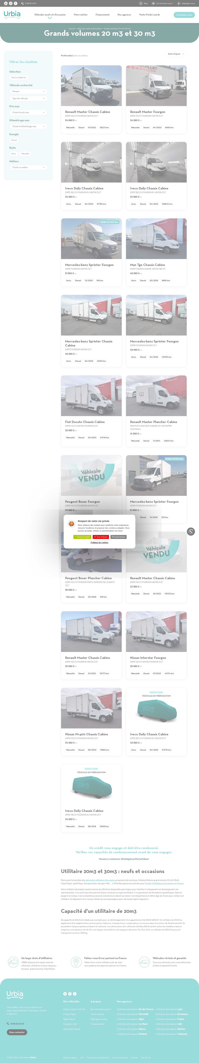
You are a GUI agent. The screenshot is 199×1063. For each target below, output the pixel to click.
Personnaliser (118, 537)
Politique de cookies (99, 542)
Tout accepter (83, 537)
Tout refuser (102, 537)
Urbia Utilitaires (12, 15)
